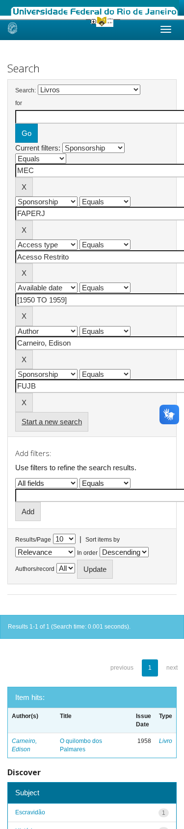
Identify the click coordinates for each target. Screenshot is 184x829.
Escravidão (30, 812)
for (18, 103)
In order (87, 552)
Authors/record (34, 569)
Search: (25, 90)
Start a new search (52, 421)
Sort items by (102, 539)
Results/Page (33, 539)
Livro (165, 741)
